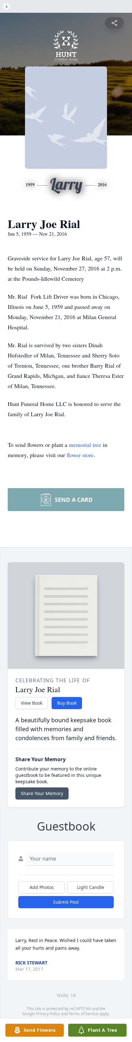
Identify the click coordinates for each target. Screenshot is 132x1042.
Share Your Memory (42, 793)
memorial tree (85, 444)
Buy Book (67, 703)
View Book (31, 703)
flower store (80, 455)
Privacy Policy (48, 1013)
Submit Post (66, 902)
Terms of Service (83, 1013)
